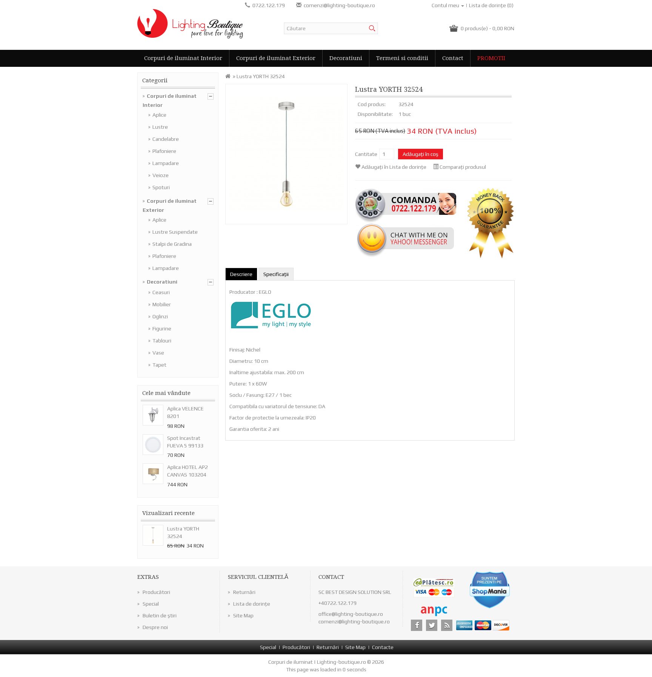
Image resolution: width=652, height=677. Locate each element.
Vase (158, 353)
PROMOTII (491, 58)
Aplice (159, 115)
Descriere (241, 274)
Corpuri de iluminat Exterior (275, 58)
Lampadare (165, 163)
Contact (452, 58)
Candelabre (165, 139)
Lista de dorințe (251, 604)
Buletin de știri (160, 615)
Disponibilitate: (375, 114)
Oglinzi (160, 316)
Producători (156, 592)
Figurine (161, 328)
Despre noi (155, 627)
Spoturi (161, 187)
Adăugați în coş (420, 154)
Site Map (243, 615)
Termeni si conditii (402, 58)
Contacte (383, 647)
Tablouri (161, 341)
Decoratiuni (345, 58)
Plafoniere (164, 151)
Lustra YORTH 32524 (261, 76)
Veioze (160, 175)
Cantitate (366, 154)
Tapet (159, 365)
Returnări (244, 592)
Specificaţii (276, 274)
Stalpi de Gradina (172, 244)
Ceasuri (161, 292)
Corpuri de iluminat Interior (183, 58)
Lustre (160, 127)
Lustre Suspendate (175, 232)
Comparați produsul (463, 167)
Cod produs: (372, 104)
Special (151, 604)
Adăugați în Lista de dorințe (393, 167)
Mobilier (161, 304)
